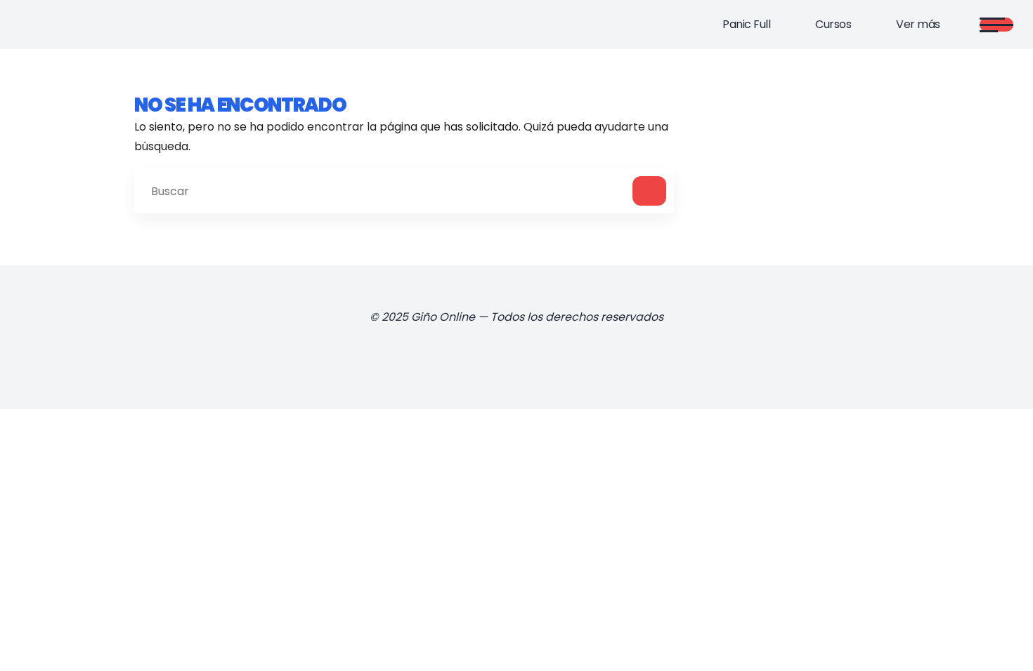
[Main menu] (996, 25)
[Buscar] (649, 191)
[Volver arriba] (994, 637)
